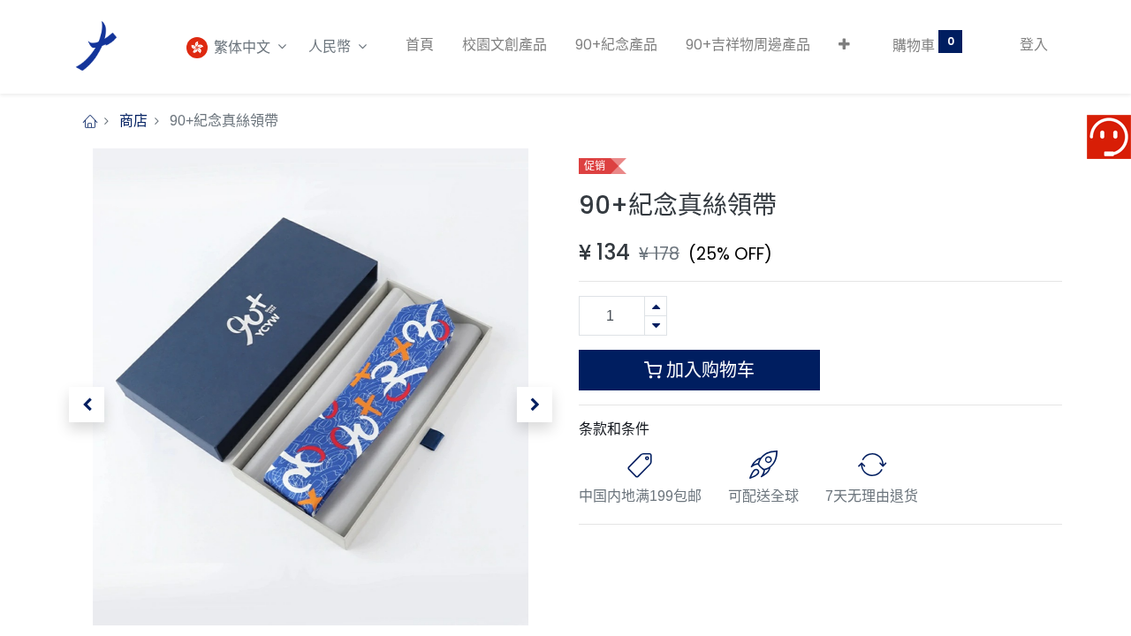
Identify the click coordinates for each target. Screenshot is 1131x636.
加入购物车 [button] (708, 370)
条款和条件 (614, 429)
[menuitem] (419, 45)
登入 (1034, 44)
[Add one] (655, 306)
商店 (133, 120)
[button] (844, 45)
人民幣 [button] (331, 46)
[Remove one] (655, 325)
